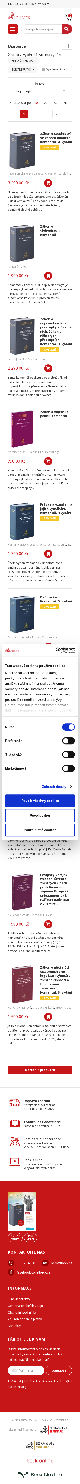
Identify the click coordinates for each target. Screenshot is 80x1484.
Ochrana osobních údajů (25, 1305)
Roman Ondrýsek (43, 637)
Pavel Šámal (15, 174)
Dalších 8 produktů (40, 1070)
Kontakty (14, 1326)
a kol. (24, 266)
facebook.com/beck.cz (33, 1272)
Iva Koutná (59, 544)
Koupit (48, 183)
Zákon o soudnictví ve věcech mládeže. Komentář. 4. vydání (56, 138)
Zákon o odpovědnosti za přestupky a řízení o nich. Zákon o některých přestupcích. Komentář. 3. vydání (56, 331)
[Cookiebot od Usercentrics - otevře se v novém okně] (56, 650)
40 (66, 102)
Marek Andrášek (18, 452)
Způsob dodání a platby (25, 1319)
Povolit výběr (40, 815)
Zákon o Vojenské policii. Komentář (54, 414)
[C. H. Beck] (24, 15)
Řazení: (40, 84)
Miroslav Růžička (42, 915)
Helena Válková (34, 174)
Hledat (67, 29)
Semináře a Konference (42, 1139)
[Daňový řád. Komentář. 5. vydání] (22, 614)
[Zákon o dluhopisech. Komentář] (22, 243)
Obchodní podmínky (22, 1312)
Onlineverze (15, 1237)
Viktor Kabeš (63, 1007)
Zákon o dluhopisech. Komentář (50, 230)
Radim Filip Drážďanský (44, 452)
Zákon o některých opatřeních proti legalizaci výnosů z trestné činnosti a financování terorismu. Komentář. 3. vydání (56, 979)
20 (46, 102)
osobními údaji (17, 1387)
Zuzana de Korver (40, 544)
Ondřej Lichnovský (19, 637)
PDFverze (30, 1237)
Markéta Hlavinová (19, 1007)
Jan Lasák (13, 266)
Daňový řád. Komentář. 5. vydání (56, 599)
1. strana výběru (49, 54)
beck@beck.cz (61, 1263)
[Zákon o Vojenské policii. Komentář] (22, 429)
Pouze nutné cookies (40, 830)
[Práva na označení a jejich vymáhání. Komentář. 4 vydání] (22, 521)
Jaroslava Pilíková (43, 1007)
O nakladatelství (19, 1299)
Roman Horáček (18, 544)
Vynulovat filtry (55, 69)
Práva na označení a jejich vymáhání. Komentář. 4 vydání (56, 508)
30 (56, 102)
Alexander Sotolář (56, 174)
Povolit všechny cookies (40, 801)
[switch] (68, 740)
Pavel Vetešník (36, 359)
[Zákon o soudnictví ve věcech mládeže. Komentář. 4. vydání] (22, 151)
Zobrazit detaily (54, 787)
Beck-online (33, 1160)
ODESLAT (59, 1370)
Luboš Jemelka (17, 359)
